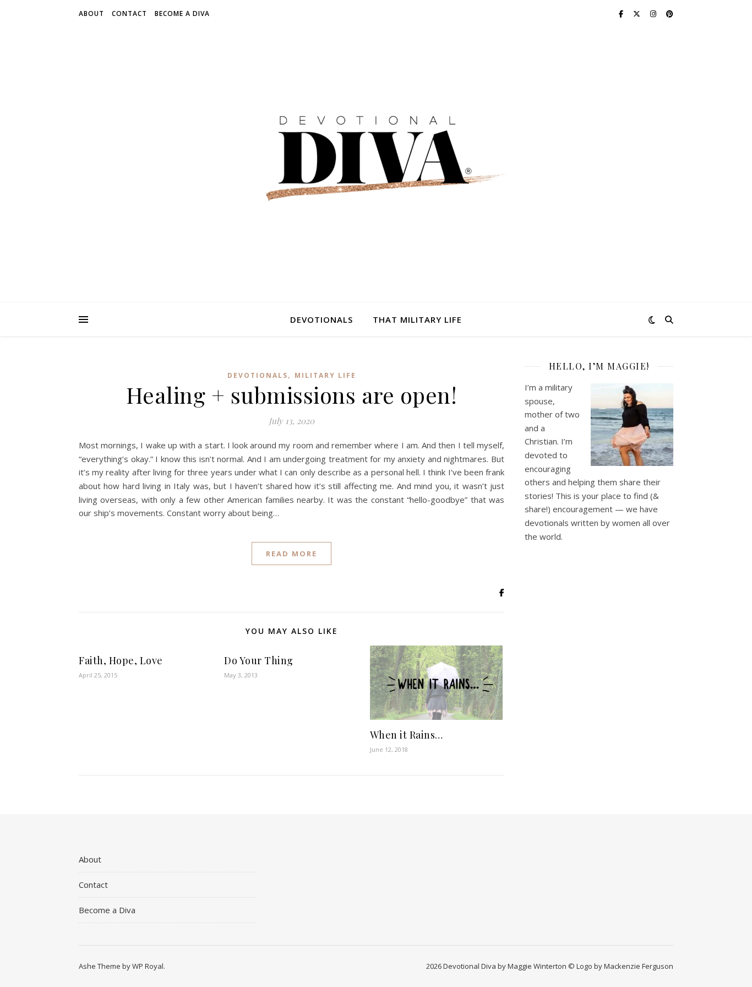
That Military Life (417, 319)
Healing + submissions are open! (291, 394)
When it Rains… (406, 734)
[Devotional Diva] (376, 158)
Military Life (325, 375)
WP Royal (148, 966)
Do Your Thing (258, 660)
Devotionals (321, 319)
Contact (129, 13)
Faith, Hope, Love (121, 660)
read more (291, 553)
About (91, 13)
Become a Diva (182, 13)
